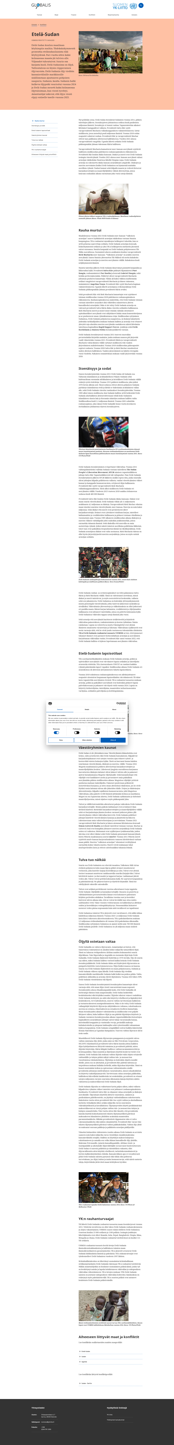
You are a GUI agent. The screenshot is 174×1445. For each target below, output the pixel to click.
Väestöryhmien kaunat (39, 135)
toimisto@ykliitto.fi (47, 1422)
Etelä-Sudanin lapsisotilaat (41, 130)
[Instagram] (141, 1417)
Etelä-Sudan (84, 1351)
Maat (56, 15)
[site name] (41, 6)
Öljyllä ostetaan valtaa (39, 145)
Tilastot (73, 15)
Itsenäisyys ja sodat (38, 126)
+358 (43, 1427)
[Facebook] (141, 1407)
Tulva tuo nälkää (37, 140)
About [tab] (114, 709)
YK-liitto (109, 1415)
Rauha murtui (39, 121)
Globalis (134, 15)
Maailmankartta (113, 15)
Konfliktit (92, 15)
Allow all (113, 740)
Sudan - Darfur (85, 1383)
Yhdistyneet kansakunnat (115, 1420)
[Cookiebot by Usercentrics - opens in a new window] (118, 703)
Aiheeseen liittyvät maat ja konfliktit (44, 154)
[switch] (76, 732)
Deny (61, 740)
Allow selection (87, 740)
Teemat (39, 15)
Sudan (82, 1356)
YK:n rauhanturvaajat (39, 150)
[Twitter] (141, 1412)
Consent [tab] (60, 709)
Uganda (83, 1362)
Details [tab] (87, 709)
